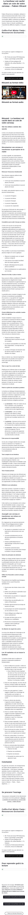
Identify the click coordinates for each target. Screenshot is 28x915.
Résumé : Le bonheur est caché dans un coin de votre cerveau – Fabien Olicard (14, 799)
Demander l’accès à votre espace (14, 78)
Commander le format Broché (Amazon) (14, 897)
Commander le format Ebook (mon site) (14, 904)
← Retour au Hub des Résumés (14, 913)
